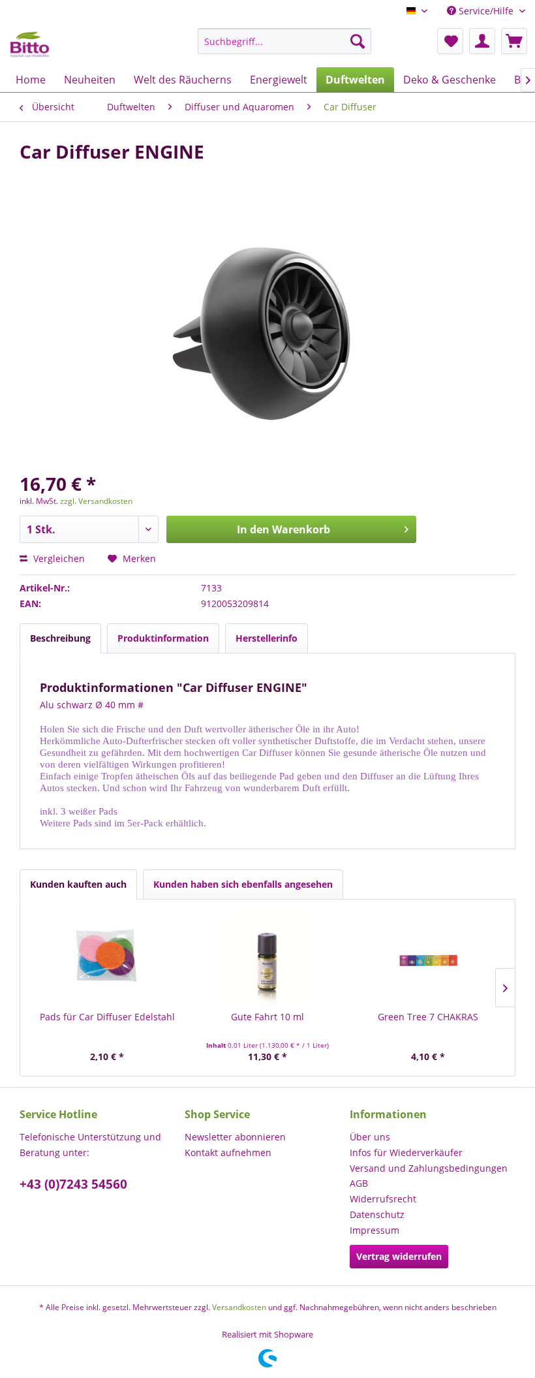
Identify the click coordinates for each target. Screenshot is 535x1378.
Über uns (370, 1137)
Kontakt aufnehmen (228, 1152)
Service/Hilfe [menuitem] (486, 11)
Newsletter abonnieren (235, 1137)
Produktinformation (163, 638)
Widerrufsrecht (383, 1199)
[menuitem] (285, 41)
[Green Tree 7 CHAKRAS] (428, 958)
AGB (359, 1183)
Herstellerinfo (267, 638)
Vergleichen (58, 558)
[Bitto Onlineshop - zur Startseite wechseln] (30, 44)
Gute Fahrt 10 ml (267, 1016)
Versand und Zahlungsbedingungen (429, 1168)
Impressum (374, 1230)
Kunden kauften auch (78, 884)
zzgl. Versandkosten (96, 501)
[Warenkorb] (514, 41)
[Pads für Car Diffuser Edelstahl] (107, 958)
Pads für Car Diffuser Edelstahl (107, 1016)
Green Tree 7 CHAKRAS (428, 1016)
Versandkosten (239, 1307)
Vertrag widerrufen (399, 1256)
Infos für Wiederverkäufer (406, 1152)
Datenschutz (377, 1214)
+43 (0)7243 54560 (73, 1184)
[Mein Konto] (482, 41)
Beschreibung (60, 638)
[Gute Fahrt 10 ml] (267, 958)
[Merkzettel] (450, 41)
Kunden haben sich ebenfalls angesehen (243, 884)
